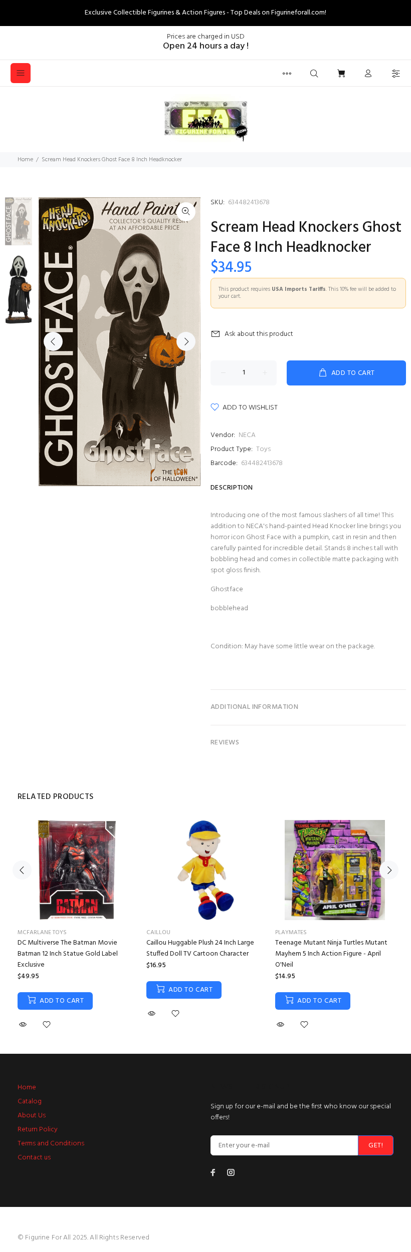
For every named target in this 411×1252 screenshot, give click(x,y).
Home (25, 160)
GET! (375, 1145)
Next (185, 341)
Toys (263, 449)
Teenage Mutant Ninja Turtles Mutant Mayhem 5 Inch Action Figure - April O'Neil (331, 954)
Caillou (158, 933)
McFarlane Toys (42, 933)
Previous (53, 341)
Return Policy (38, 1129)
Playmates (291, 933)
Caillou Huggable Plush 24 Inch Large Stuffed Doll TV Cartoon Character (200, 948)
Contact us (34, 1157)
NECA (247, 435)
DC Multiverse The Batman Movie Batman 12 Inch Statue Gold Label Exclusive (68, 954)
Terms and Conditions (51, 1143)
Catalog (30, 1101)
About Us (32, 1115)
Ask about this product (259, 334)
